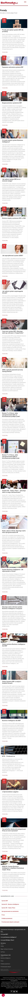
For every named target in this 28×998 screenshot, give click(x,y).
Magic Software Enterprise (7, 949)
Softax (2, 946)
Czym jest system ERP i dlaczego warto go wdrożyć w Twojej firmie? (12, 332)
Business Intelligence (5, 958)
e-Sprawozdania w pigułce (10, 792)
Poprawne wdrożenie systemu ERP (12, 67)
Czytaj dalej (5, 52)
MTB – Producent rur (8, 756)
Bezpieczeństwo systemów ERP (12, 103)
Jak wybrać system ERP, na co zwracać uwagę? (11, 180)
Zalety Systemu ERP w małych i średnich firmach (11, 682)
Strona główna (3, 12)
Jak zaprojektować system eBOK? (12, 255)
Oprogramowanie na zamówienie (10, 911)
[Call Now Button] (3, 995)
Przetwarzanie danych (6, 966)
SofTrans (3, 952)
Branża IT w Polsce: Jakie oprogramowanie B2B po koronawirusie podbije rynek (10, 456)
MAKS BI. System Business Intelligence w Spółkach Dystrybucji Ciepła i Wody (13, 868)
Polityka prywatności (7, 918)
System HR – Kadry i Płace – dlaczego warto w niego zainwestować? (14, 491)
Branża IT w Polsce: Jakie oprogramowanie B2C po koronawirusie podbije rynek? (11, 414)
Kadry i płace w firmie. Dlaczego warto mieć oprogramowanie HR (14, 531)
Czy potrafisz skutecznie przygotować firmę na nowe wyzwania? (14, 830)
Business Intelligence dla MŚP (11, 720)
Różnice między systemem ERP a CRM (14, 218)
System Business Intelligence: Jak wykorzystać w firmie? (12, 570)
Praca (2, 961)
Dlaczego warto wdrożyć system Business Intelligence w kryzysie (12, 607)
